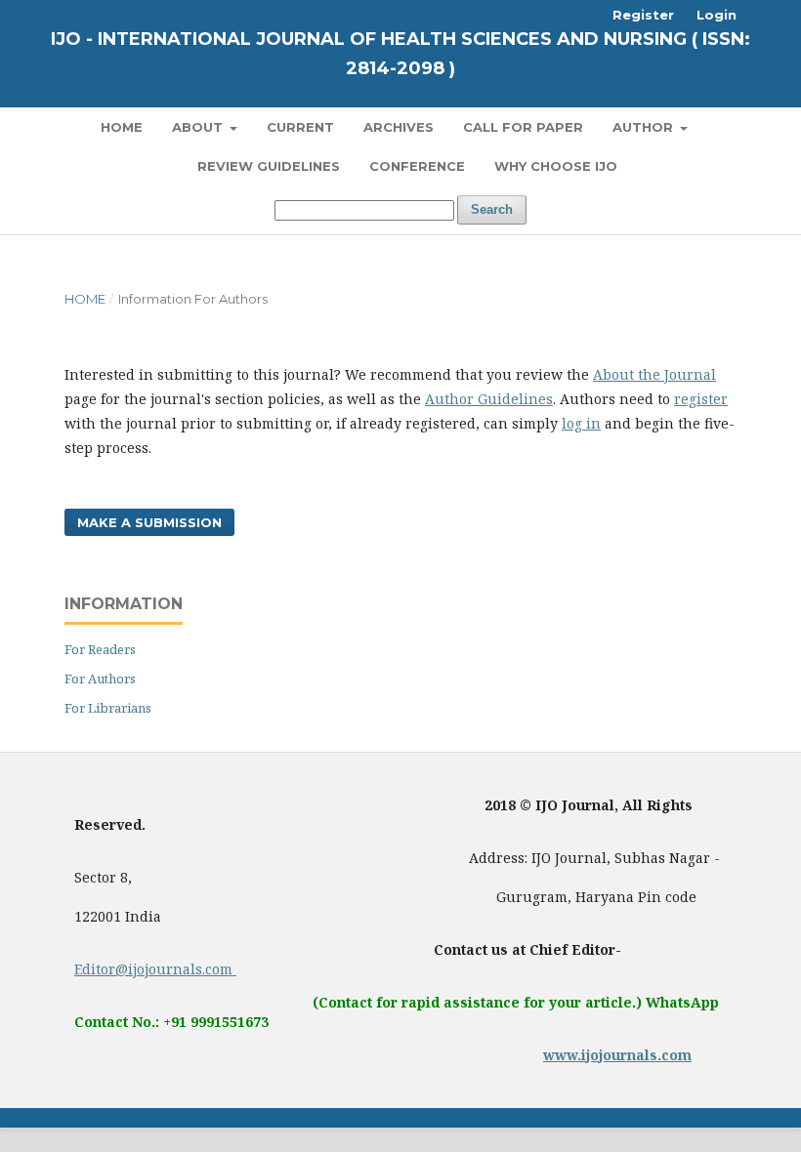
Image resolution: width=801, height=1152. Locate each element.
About (199, 127)
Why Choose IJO (555, 166)
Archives (398, 127)
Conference (417, 166)
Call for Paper (523, 127)
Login (716, 14)
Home (122, 127)
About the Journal (654, 374)
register (701, 399)
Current (300, 127)
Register (643, 14)
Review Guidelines (268, 166)
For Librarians (107, 708)
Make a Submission (149, 522)
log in (581, 423)
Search (492, 209)
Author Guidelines (489, 399)
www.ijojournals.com (617, 1055)
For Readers (100, 649)
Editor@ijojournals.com (155, 969)
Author (644, 127)
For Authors (100, 678)
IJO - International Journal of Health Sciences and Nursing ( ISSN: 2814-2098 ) (400, 53)
